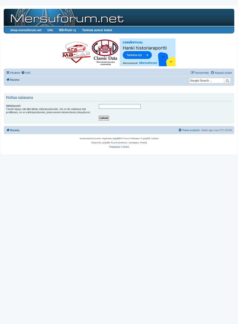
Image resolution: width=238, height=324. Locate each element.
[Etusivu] (66, 17)
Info (50, 30)
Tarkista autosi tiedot (97, 30)
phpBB (116, 138)
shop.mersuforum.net (25, 30)
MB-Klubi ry (67, 30)
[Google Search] (227, 80)
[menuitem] (25, 73)
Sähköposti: (13, 105)
